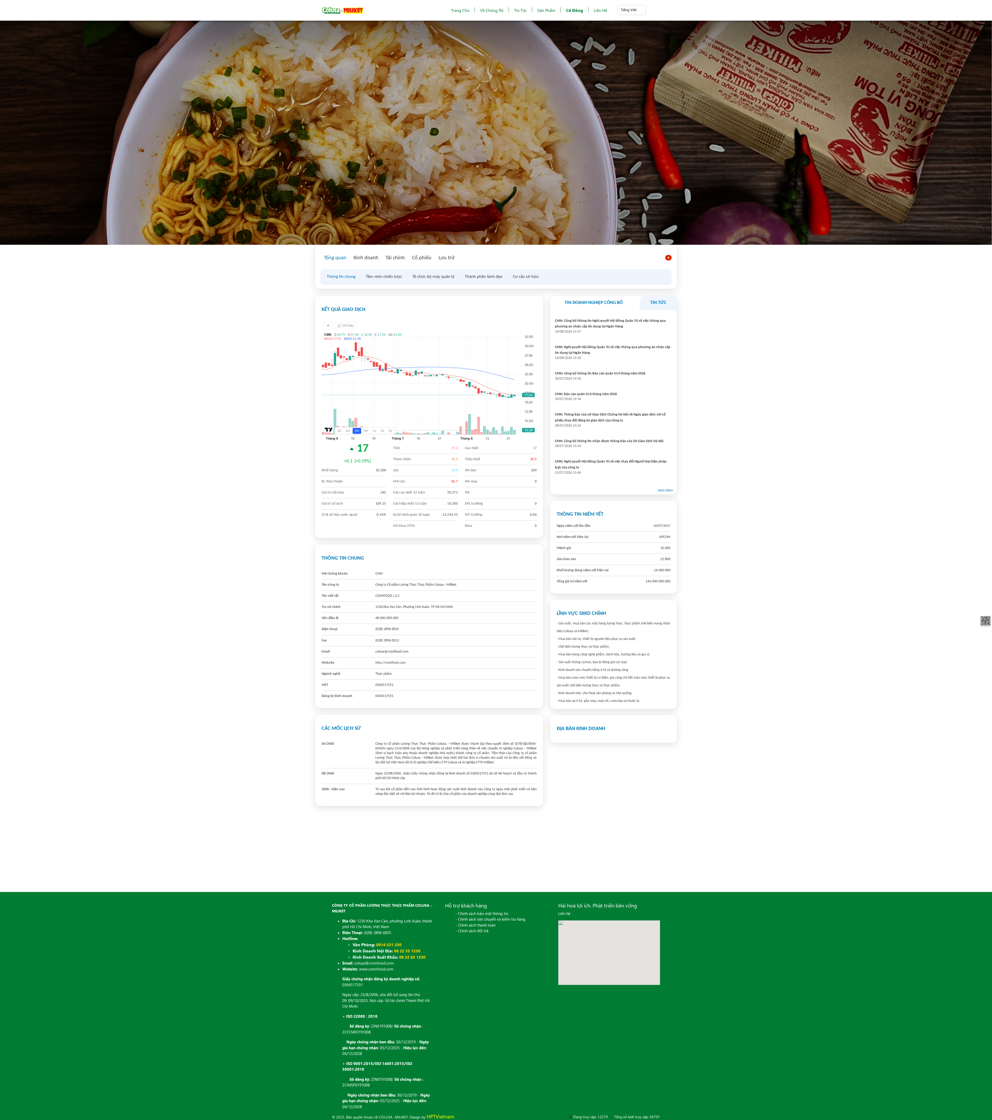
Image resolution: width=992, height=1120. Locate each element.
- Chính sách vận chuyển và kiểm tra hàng (490, 919)
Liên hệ (600, 10)
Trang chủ (460, 10)
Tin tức (520, 10)
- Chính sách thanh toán (475, 925)
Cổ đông (574, 10)
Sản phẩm (546, 10)
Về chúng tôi (491, 10)
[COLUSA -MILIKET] (342, 10)
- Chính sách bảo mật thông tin (481, 913)
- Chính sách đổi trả (472, 930)
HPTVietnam (440, 1116)
